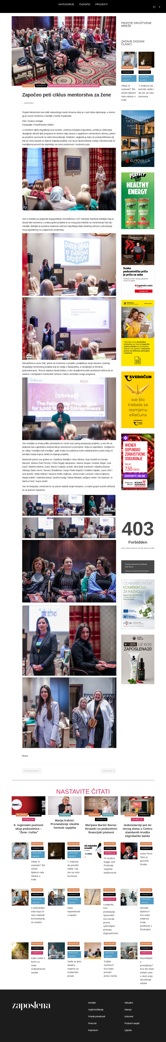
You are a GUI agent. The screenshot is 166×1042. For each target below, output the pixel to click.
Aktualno (129, 1002)
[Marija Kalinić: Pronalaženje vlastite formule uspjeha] (65, 805)
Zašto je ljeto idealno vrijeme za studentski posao (74, 968)
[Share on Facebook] (31, 755)
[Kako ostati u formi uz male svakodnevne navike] (20, 950)
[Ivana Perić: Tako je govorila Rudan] (129, 851)
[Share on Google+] (37, 755)
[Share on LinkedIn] (41, 755)
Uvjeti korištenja (95, 1009)
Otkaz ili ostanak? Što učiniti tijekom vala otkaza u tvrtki (128, 92)
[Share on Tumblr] (44, 755)
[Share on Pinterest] (48, 755)
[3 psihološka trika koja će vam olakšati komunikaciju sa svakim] (20, 897)
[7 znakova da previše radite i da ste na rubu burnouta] (146, 59)
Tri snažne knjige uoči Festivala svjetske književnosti (110, 865)
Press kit (92, 1023)
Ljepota (128, 1030)
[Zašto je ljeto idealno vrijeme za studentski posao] (56, 950)
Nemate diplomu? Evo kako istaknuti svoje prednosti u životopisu (146, 919)
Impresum (93, 1030)
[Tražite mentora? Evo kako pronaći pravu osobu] (92, 950)
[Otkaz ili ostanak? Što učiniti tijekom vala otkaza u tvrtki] (129, 59)
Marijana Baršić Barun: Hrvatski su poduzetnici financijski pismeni (101, 828)
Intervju (128, 1009)
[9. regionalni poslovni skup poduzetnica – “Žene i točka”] (28, 805)
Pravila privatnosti (96, 1016)
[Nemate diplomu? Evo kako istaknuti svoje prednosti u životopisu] (129, 897)
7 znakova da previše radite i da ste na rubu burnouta (73, 868)
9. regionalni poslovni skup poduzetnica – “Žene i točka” (28, 828)
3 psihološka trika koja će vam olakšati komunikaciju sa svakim (38, 915)
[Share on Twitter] (34, 755)
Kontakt (92, 1002)
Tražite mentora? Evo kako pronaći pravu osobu (110, 968)
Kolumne (129, 1016)
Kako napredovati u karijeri (73, 911)
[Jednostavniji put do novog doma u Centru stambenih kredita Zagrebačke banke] (137, 805)
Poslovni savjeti (132, 1023)
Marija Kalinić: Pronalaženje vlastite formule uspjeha (65, 824)
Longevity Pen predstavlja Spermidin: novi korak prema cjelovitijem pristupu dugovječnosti (110, 919)
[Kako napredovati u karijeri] (56, 897)
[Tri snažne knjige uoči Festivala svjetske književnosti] (92, 851)
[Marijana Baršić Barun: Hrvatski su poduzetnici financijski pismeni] (101, 805)
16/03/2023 (28, 103)
